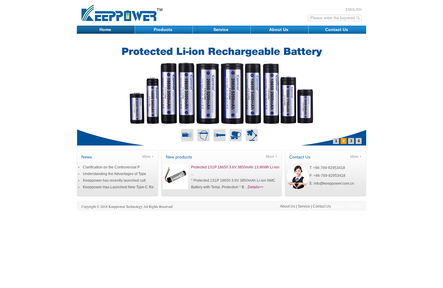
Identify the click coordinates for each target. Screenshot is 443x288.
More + (148, 157)
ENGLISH (354, 10)
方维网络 (354, 206)
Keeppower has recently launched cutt (114, 180)
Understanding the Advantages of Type (114, 174)
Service (221, 29)
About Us (279, 29)
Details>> (255, 187)
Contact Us (337, 29)
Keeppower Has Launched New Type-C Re (118, 187)
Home (105, 29)
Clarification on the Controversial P (111, 167)
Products (164, 29)
